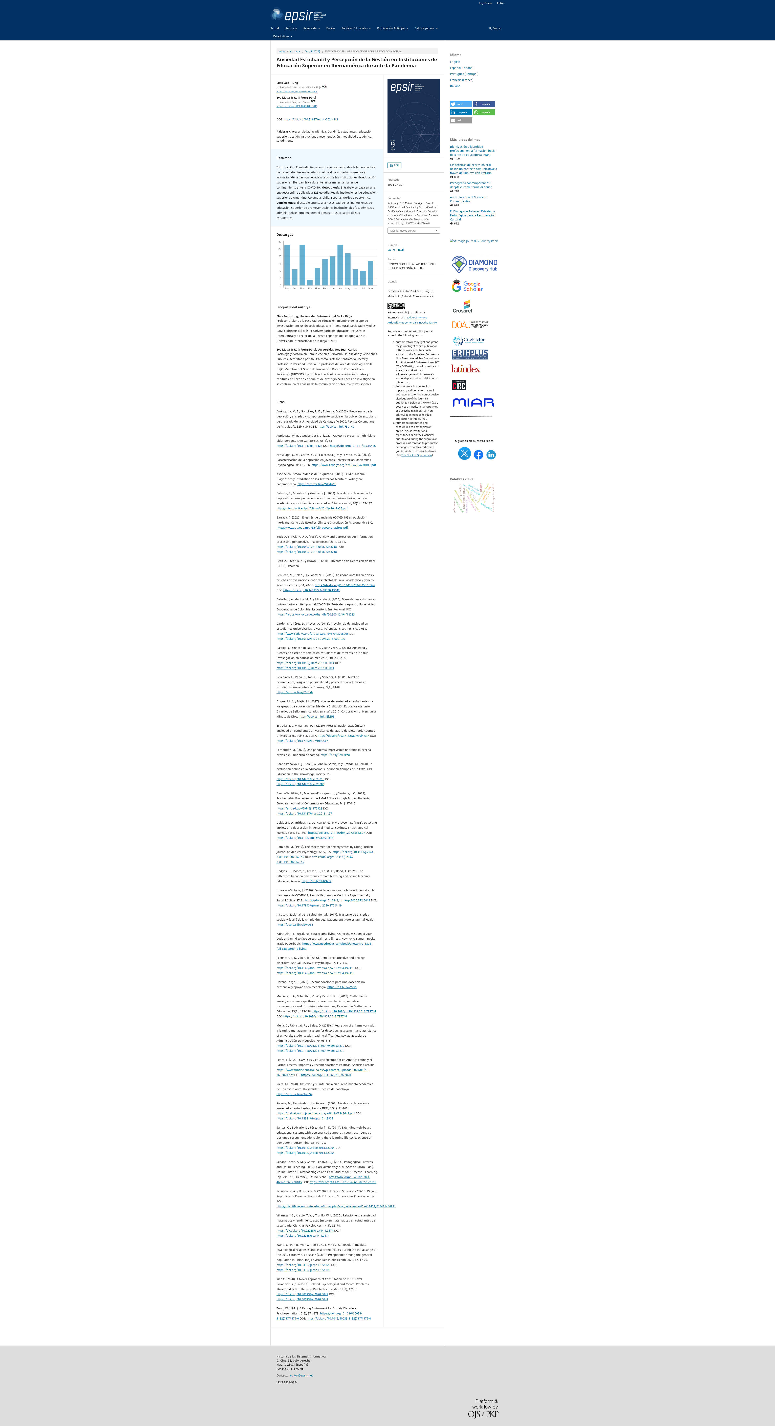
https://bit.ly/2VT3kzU (335, 755)
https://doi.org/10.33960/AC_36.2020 (326, 1075)
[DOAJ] (470, 330)
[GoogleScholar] (467, 292)
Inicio (282, 51)
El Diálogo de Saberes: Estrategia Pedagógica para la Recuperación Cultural (472, 215)
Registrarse (485, 3)
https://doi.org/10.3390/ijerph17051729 (303, 1265)
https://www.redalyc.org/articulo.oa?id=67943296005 (312, 634)
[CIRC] (459, 390)
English (455, 62)
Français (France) (461, 80)
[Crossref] (463, 315)
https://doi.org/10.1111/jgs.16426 (299, 446)
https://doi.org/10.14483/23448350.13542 (311, 590)
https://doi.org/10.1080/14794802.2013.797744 (344, 1011)
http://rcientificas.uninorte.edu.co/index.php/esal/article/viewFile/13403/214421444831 (336, 1206)
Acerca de (310, 28)
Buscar (497, 28)
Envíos (330, 28)
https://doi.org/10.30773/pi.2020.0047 (302, 1294)
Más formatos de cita (403, 230)
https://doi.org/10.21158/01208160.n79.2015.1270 (310, 1046)
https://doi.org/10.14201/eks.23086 (300, 784)
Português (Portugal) (464, 74)
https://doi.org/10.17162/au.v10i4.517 (343, 736)
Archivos (291, 28)
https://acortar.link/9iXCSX (294, 1094)
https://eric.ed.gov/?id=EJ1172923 (299, 808)
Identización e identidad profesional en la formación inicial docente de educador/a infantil (473, 151)
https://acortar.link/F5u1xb (336, 426)
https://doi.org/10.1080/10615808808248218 (306, 547)
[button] (461, 104)
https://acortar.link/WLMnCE (316, 484)
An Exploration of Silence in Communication (468, 199)
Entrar (501, 3)
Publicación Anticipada (392, 28)
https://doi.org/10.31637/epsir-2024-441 (311, 119)
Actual (274, 28)
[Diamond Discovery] (474, 273)
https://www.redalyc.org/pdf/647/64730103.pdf (343, 465)
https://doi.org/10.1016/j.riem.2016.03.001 (305, 663)
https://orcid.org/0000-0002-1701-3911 (296, 106)
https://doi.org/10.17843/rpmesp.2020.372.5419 (337, 900)
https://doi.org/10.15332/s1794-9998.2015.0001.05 (310, 639)
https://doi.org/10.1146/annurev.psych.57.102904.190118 (315, 968)
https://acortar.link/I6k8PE (316, 716)
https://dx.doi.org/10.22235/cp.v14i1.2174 (304, 1230)
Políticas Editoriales (355, 28)
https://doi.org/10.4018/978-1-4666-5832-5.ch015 (343, 1182)
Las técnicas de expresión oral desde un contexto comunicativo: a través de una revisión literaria (473, 169)
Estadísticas (281, 36)
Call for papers (425, 28)
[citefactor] (468, 347)
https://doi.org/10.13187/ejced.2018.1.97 (304, 813)
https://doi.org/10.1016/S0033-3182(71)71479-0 (339, 1318)
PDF (396, 165)
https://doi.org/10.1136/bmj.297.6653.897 (336, 833)
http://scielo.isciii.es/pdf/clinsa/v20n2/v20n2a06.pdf (312, 508)
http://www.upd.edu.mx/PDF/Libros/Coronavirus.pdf (312, 527)
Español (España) (461, 68)
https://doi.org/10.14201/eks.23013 (300, 779)
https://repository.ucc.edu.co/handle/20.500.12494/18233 (315, 614)
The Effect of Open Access (416, 455)
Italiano (455, 86)
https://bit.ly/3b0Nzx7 (316, 881)
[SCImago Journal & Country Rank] (474, 241)
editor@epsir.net (302, 1375)
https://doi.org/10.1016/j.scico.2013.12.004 (305, 1148)
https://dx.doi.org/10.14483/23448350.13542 (345, 585)
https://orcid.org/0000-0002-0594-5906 (296, 91)
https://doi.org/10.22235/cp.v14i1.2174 (302, 1235)
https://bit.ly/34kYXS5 (342, 987)
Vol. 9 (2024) (312, 51)
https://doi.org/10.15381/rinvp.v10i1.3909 (304, 1118)
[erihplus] (470, 359)
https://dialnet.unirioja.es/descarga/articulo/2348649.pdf (315, 1113)
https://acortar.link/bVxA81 (294, 924)
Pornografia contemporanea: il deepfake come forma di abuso (471, 185)
